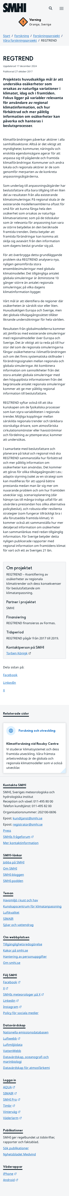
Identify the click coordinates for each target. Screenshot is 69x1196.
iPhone (28, 1173)
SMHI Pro (30, 1099)
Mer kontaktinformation (21, 843)
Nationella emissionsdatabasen (25, 1032)
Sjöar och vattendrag (18, 925)
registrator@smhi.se (28, 824)
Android (29, 1180)
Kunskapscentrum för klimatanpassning (32, 906)
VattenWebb (12, 1051)
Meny (61, 12)
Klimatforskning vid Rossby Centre (32, 743)
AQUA (28, 1087)
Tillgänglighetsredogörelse (22, 944)
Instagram (31, 1006)
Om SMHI (10, 868)
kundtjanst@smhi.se (27, 818)
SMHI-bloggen (13, 874)
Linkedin (29, 1000)
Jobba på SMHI (13, 862)
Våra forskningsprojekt (20, 40)
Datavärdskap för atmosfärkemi (26, 1068)
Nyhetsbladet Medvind (19, 1154)
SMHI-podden (13, 881)
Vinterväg (30, 1111)
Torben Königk (18, 653)
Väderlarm (31, 1118)
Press (7, 830)
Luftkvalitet (11, 912)
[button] (50, 8)
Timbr (28, 1105)
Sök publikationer (16, 1148)
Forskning (21, 36)
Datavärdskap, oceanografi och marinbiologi (26, 1059)
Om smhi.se (11, 963)
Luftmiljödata (12, 1045)
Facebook (13, 675)
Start (6, 36)
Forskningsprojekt (46, 36)
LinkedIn (13, 682)
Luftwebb (30, 1038)
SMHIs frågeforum (34, 836)
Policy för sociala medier (21, 1013)
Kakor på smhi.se (15, 950)
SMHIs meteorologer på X (34, 994)
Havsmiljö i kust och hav (20, 900)
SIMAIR (8, 919)
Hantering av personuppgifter (25, 956)
